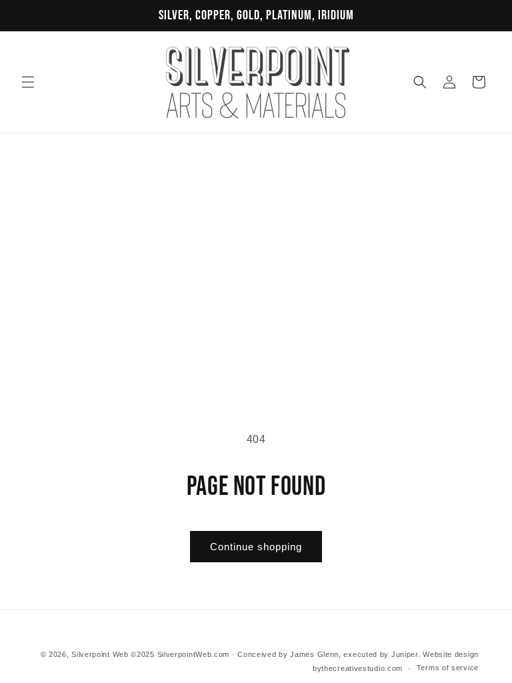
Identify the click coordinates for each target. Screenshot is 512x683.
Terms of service (448, 668)
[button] (28, 82)
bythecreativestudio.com (358, 668)
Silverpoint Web (100, 654)
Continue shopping (256, 546)
